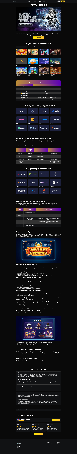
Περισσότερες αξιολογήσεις (38, 433)
